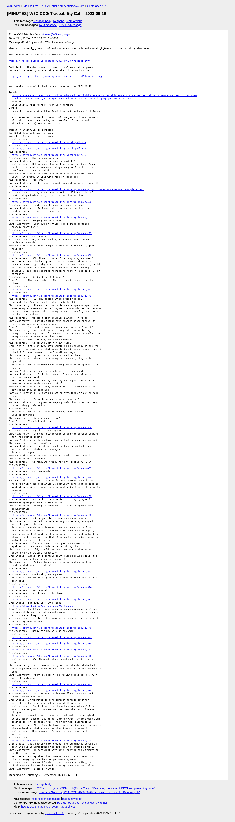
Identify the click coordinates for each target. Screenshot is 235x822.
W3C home (14, 5)
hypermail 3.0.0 (54, 813)
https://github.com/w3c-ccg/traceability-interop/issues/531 (52, 684)
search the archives (64, 806)
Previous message (70, 25)
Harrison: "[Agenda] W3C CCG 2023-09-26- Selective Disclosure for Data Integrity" (89, 792)
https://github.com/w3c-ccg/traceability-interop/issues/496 (52, 656)
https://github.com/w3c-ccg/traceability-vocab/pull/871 (49, 142)
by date (61, 802)
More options (74, 21)
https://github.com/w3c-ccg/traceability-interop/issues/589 (52, 690)
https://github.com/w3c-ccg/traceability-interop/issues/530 (52, 202)
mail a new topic (72, 798)
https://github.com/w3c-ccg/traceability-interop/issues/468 (52, 515)
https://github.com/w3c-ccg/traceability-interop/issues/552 (52, 289)
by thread (73, 802)
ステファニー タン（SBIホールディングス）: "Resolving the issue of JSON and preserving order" (94, 788)
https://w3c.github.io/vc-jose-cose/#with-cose (43, 606)
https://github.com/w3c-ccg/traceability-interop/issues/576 (52, 628)
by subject (88, 802)
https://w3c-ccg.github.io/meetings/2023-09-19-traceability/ (49, 61)
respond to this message (45, 798)
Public (45, 5)
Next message (48, 25)
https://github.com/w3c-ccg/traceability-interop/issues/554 (52, 477)
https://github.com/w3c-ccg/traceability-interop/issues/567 (52, 571)
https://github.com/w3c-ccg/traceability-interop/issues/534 (52, 637)
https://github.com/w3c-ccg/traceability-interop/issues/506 (52, 255)
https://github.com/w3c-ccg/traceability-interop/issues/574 (52, 587)
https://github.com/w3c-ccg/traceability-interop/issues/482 (52, 233)
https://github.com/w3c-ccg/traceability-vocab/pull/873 (49, 155)
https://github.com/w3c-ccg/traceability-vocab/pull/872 (49, 148)
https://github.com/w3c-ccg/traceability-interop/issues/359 (52, 427)
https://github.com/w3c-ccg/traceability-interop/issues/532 (52, 649)
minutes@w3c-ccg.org (54, 34)
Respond (58, 21)
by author (101, 802)
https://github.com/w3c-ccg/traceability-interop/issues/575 (52, 599)
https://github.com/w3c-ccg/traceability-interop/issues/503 (52, 217)
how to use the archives (35, 806)
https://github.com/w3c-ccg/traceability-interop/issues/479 (52, 295)
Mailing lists (31, 5)
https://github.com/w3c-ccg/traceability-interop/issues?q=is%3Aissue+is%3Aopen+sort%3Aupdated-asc (78, 189)
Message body (42, 21)
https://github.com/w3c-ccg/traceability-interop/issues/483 (52, 468)
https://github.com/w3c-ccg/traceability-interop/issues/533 (52, 643)
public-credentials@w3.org (68, 5)
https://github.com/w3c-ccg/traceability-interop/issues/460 (52, 496)
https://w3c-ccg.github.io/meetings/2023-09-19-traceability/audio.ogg (56, 76)
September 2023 (97, 5)
